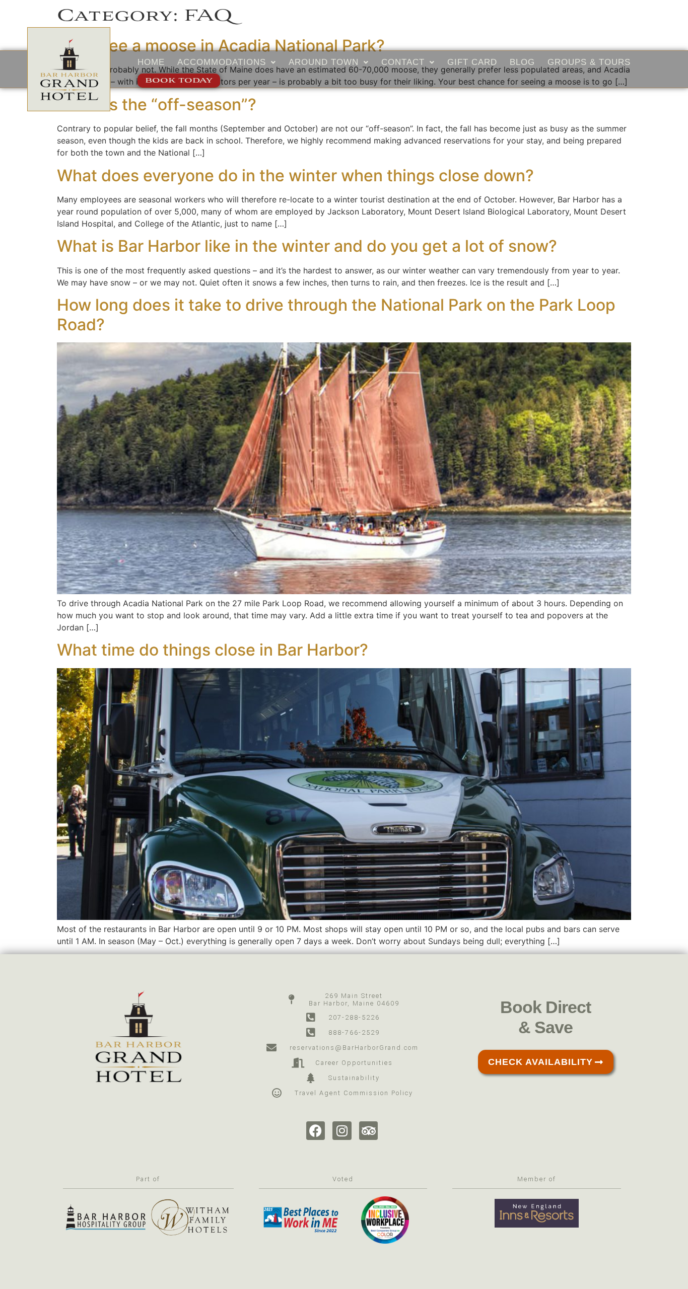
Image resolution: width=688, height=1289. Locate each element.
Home (151, 62)
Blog (522, 62)
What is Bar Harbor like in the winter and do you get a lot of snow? (307, 246)
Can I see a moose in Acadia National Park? (221, 45)
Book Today (179, 81)
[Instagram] (342, 1130)
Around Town (324, 62)
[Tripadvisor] (368, 1130)
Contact (403, 62)
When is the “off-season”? (156, 104)
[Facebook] (315, 1130)
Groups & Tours (589, 62)
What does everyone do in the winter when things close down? (295, 175)
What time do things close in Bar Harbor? (212, 650)
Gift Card (472, 62)
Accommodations (221, 62)
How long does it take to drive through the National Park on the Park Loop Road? (336, 314)
